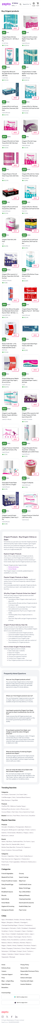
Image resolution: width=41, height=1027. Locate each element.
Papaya (26, 833)
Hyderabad (20, 934)
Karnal (24, 937)
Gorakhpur (5, 931)
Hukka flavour (28, 856)
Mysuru (28, 943)
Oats (13, 797)
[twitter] (8, 1017)
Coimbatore (28, 925)
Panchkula (27, 945)
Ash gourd (5, 830)
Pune (23, 948)
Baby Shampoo (6, 800)
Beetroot (27, 827)
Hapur (24, 931)
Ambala (16, 920)
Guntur (11, 931)
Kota (8, 940)
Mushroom (5, 835)
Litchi (17, 809)
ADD (15, 28)
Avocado (4, 827)
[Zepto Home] (6, 4)
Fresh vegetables (14, 862)
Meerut (10, 943)
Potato (27, 830)
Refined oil (24, 862)
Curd (21, 856)
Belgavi (4, 922)
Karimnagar (17, 937)
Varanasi (21, 954)
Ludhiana (29, 940)
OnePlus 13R (5, 806)
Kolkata (4, 940)
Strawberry (11, 827)
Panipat (33, 945)
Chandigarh (23, 922)
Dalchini (4, 833)
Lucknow (22, 940)
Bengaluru (10, 922)
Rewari (33, 948)
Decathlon (32, 816)
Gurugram (18, 931)
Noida (14, 945)
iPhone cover (24, 809)
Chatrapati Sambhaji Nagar (9, 925)
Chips (16, 856)
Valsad (16, 954)
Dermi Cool (24, 816)
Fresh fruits (5, 862)
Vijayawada (5, 957)
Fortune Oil (19, 847)
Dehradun (13, 928)
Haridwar (29, 931)
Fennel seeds (11, 833)
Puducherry (16, 948)
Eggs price (17, 859)
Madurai (4, 943)
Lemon (33, 830)
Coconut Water (6, 812)
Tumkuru (30, 951)
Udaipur (4, 954)
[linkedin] (17, 1017)
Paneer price (5, 865)
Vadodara (10, 954)
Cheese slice (25, 859)
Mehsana (16, 943)
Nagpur (4, 945)
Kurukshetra (15, 940)
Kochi (29, 937)
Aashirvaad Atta (18, 841)
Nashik (9, 945)
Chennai (20, 925)
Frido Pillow (16, 816)
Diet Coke (15, 812)
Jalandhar (4, 937)
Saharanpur (5, 951)
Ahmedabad (9, 920)
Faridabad (24, 928)
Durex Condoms (6, 850)
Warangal (12, 957)
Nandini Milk (15, 844)
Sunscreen (12, 794)
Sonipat (19, 951)
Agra (3, 920)
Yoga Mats (15, 800)
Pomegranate (20, 827)
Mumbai (22, 943)
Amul (22, 844)
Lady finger (21, 830)
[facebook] (13, 1017)
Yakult (3, 841)
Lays (32, 841)
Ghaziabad (32, 928)
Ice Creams (5, 794)
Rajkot (28, 948)
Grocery (4, 856)
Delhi (18, 928)
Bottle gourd (12, 830)
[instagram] (4, 1017)
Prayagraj (9, 948)
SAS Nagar (13, 951)
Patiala (3, 948)
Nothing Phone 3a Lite (8, 809)
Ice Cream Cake (21, 794)
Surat (24, 951)
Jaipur (31, 934)
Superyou (27, 847)
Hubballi (13, 934)
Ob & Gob (9, 816)
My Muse (9, 841)
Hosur (7, 934)
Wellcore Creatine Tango (17, 806)
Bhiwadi (16, 922)
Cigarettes (11, 856)
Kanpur (10, 937)
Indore (27, 934)
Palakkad (20, 945)
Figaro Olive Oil (6, 844)
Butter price (31, 862)
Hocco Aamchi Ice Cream (26, 812)
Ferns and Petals (17, 850)
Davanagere (5, 928)
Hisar (3, 934)
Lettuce (11, 835)
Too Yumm (27, 841)
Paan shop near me (7, 859)
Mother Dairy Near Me (8, 847)
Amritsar (22, 920)
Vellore (28, 954)
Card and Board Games (23, 797)
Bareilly (28, 920)
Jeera (31, 833)
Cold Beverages (6, 797)
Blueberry (19, 833)
